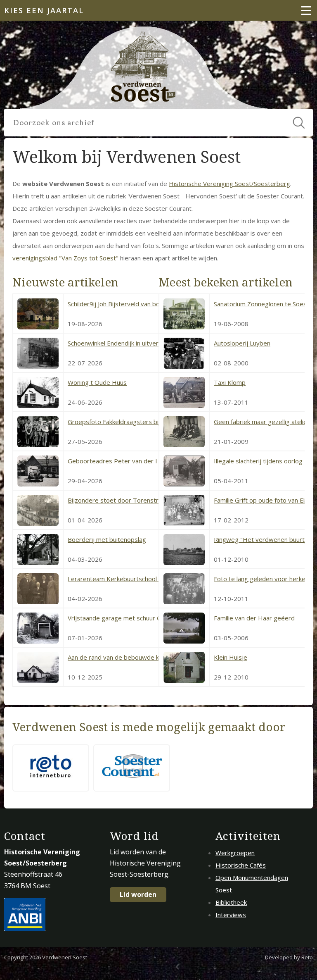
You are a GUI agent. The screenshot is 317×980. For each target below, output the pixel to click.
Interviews (230, 915)
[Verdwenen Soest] (144, 67)
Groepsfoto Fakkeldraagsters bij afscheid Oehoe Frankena (151, 421)
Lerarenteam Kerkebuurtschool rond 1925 (128, 579)
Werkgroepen (235, 853)
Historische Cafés (240, 865)
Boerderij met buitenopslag (107, 539)
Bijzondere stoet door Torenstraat (118, 500)
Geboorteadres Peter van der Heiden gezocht (134, 461)
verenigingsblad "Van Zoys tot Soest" (65, 258)
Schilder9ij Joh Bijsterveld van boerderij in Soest (135, 304)
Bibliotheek (231, 902)
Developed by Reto (289, 957)
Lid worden (138, 894)
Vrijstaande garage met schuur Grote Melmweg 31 (140, 618)
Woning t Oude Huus (97, 382)
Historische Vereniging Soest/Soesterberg (229, 183)
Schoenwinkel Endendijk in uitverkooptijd (125, 343)
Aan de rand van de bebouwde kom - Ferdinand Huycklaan (150, 657)
